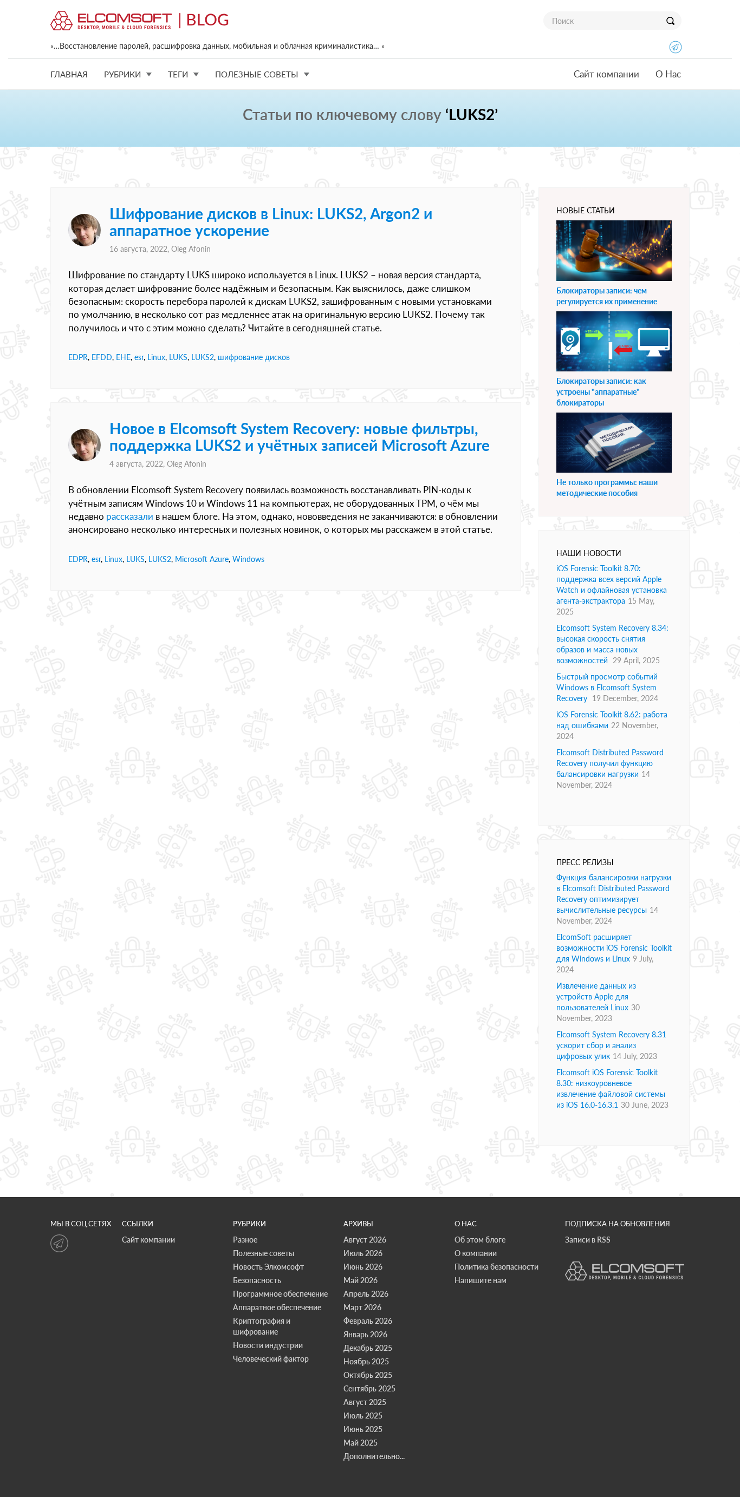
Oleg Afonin (191, 248)
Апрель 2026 (365, 1293)
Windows (248, 559)
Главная (69, 74)
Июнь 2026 (362, 1266)
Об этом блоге (480, 1239)
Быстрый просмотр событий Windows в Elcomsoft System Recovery (607, 687)
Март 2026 (362, 1307)
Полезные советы (263, 1253)
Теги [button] (178, 74)
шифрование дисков (254, 357)
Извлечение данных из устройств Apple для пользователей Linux (596, 996)
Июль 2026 (362, 1253)
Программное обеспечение (280, 1293)
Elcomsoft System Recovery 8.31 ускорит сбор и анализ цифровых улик (611, 1045)
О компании (476, 1253)
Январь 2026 (365, 1334)
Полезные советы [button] (256, 74)
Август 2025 (364, 1402)
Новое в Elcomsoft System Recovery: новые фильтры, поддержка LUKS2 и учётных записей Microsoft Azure (299, 436)
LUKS (178, 357)
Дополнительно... (374, 1456)
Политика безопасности (496, 1266)
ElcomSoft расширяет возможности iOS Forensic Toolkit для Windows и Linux (614, 947)
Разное (245, 1239)
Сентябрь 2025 (369, 1388)
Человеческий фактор (271, 1358)
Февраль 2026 (367, 1320)
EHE (123, 357)
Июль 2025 (362, 1415)
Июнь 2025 (362, 1429)
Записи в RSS (588, 1239)
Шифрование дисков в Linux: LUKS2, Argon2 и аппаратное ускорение (270, 221)
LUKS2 (202, 357)
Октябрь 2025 (367, 1375)
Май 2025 (360, 1442)
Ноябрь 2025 (366, 1361)
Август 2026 (364, 1239)
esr (139, 357)
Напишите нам (481, 1280)
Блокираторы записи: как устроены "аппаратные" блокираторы (601, 391)
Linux (156, 357)
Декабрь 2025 (367, 1347)
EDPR (78, 357)
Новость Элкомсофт (268, 1266)
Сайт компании (606, 74)
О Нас (668, 74)
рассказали (129, 516)
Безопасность (257, 1280)
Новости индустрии (268, 1345)
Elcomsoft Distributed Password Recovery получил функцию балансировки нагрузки (610, 763)
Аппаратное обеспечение (277, 1307)
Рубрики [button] (122, 74)
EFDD (102, 357)
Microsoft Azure (202, 559)
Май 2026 (360, 1280)
